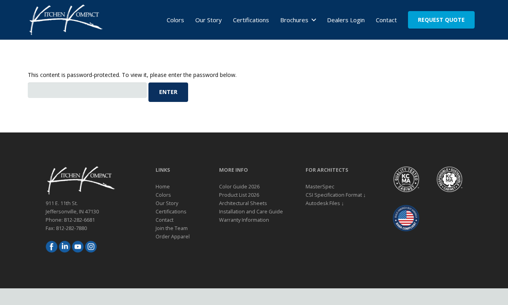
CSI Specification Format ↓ (336, 195)
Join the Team (172, 228)
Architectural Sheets (243, 203)
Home (163, 186)
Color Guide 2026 (239, 186)
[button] (312, 20)
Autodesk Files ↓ (325, 203)
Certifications (171, 211)
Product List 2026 (239, 195)
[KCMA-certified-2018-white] (406, 179)
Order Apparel (173, 236)
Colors (163, 195)
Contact (164, 220)
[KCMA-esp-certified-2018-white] (449, 179)
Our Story (167, 203)
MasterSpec (320, 186)
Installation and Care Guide (251, 211)
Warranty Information (244, 220)
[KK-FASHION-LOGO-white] (65, 20)
